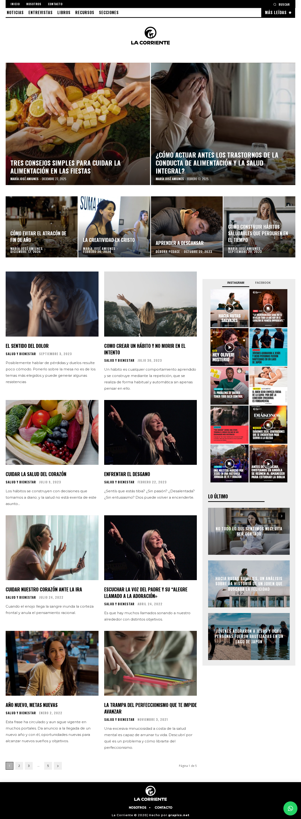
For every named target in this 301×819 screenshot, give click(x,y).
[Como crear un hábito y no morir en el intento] (150, 304)
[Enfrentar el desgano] (150, 432)
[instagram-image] (229, 308)
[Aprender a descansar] (187, 226)
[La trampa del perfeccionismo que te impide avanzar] (150, 663)
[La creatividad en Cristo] (114, 226)
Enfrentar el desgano (127, 473)
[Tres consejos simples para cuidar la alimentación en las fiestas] (78, 124)
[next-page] (58, 766)
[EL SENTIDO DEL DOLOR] (52, 304)
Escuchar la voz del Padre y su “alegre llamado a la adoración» (145, 592)
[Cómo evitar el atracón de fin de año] (42, 226)
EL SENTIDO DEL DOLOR (27, 345)
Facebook (263, 283)
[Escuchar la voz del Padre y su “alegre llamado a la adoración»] (150, 547)
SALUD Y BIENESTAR (21, 353)
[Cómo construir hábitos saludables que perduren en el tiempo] (259, 226)
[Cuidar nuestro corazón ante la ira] (52, 547)
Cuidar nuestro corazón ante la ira (44, 589)
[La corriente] (150, 35)
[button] (281, 4)
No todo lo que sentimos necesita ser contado (249, 531)
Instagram (235, 283)
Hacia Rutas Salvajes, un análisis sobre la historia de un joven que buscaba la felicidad (249, 584)
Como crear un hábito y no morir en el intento (145, 349)
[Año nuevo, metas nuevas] (52, 663)
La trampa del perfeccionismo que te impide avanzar (150, 708)
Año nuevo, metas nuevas (32, 704)
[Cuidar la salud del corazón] (52, 432)
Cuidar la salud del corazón (36, 473)
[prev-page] (273, 516)
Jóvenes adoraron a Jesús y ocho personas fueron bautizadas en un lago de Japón (249, 636)
